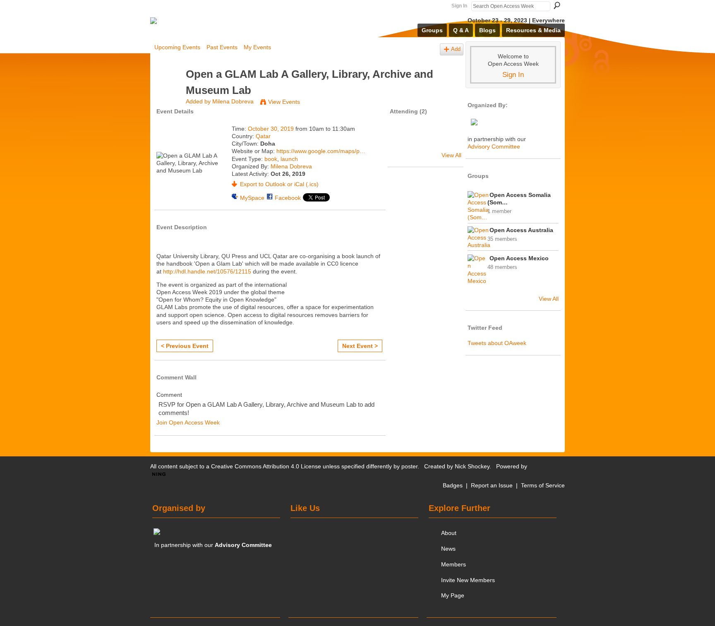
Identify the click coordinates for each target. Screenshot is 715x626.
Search (557, 5)
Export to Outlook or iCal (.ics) (279, 184)
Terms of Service (543, 485)
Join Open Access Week (188, 422)
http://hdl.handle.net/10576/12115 (207, 271)
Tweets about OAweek (497, 343)
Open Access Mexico (519, 258)
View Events (284, 101)
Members (453, 564)
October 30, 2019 (271, 128)
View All (451, 155)
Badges (453, 485)
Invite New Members (468, 580)
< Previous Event (185, 346)
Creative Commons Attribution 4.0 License (266, 466)
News (448, 548)
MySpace (252, 197)
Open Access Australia (521, 230)
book (270, 159)
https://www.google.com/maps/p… (320, 151)
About (448, 533)
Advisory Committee (494, 146)
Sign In (459, 6)
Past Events (222, 47)
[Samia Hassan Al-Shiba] (403, 140)
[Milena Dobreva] (167, 89)
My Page (452, 595)
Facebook (288, 197)
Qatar (263, 136)
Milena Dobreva (233, 101)
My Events (257, 47)
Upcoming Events (177, 47)
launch (289, 159)
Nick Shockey (472, 466)
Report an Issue (492, 485)
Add (456, 49)
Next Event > (360, 346)
